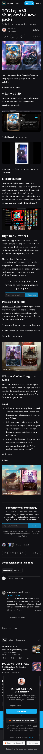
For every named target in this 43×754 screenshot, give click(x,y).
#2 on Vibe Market (28, 240)
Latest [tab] (10, 640)
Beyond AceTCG (10, 646)
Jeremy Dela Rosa (14, 592)
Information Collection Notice (25, 534)
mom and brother (28, 196)
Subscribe (29, 3)
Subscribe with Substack (23, 720)
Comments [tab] (7, 570)
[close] (36, 678)
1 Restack (25, 545)
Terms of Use (33, 531)
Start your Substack (15, 743)
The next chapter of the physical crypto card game (15, 651)
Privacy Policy (29, 730)
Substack (9, 749)
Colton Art (12, 29)
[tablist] (12, 570)
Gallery (13, 418)
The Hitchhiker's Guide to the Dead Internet (14, 668)
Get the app (33, 743)
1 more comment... (9, 628)
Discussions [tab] (20, 640)
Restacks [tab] (17, 570)
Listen (37, 30)
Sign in (38, 3)
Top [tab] (4, 640)
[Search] (38, 640)
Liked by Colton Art (16, 595)
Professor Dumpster (11, 306)
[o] (21, 120)
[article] (21, 652)
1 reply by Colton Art (18, 617)
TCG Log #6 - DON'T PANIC (15, 664)
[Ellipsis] (40, 592)
